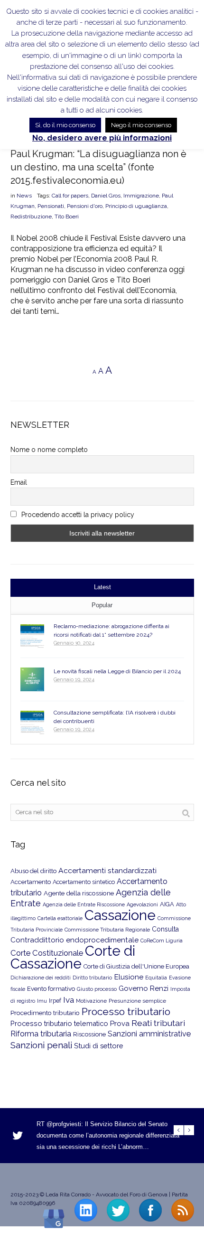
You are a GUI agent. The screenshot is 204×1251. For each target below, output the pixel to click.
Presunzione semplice (137, 1000)
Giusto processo (97, 989)
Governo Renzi (143, 988)
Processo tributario (126, 1011)
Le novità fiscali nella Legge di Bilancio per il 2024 (117, 671)
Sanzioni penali (41, 1045)
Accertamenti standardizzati (107, 870)
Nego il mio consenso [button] (141, 125)
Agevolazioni (142, 905)
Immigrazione (141, 195)
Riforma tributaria (40, 1033)
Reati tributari (158, 1023)
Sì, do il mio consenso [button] (65, 125)
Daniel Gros (106, 195)
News (24, 195)
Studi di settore (98, 1046)
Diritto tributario (92, 978)
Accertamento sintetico (84, 881)
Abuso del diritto (33, 871)
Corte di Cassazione (72, 957)
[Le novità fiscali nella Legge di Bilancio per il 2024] (32, 679)
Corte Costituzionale (46, 953)
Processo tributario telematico (59, 1023)
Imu (42, 1001)
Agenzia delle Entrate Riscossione (84, 905)
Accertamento (30, 881)
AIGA (167, 904)
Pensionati (50, 206)
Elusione (128, 976)
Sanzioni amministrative (149, 1033)
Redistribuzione (31, 216)
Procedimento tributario (45, 1012)
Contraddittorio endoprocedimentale (74, 940)
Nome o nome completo (49, 449)
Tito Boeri (67, 216)
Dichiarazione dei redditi (40, 978)
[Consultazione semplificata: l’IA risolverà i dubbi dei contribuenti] (32, 722)
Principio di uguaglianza (136, 206)
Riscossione (89, 1034)
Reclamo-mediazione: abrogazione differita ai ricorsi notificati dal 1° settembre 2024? (111, 630)
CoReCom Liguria (161, 940)
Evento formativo (51, 988)
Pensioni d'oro (84, 206)
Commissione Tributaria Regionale (107, 929)
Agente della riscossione (79, 893)
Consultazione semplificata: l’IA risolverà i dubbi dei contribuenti (115, 716)
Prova (120, 1023)
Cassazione (120, 915)
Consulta (165, 929)
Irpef (55, 1000)
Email (18, 482)
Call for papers (70, 195)
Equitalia (156, 978)
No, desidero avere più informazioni (102, 137)
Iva (68, 1000)
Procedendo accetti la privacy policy (76, 514)
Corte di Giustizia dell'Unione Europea (136, 966)
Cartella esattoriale (60, 918)
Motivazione (91, 1000)
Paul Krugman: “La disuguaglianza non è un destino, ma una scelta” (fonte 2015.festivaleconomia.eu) (98, 167)
